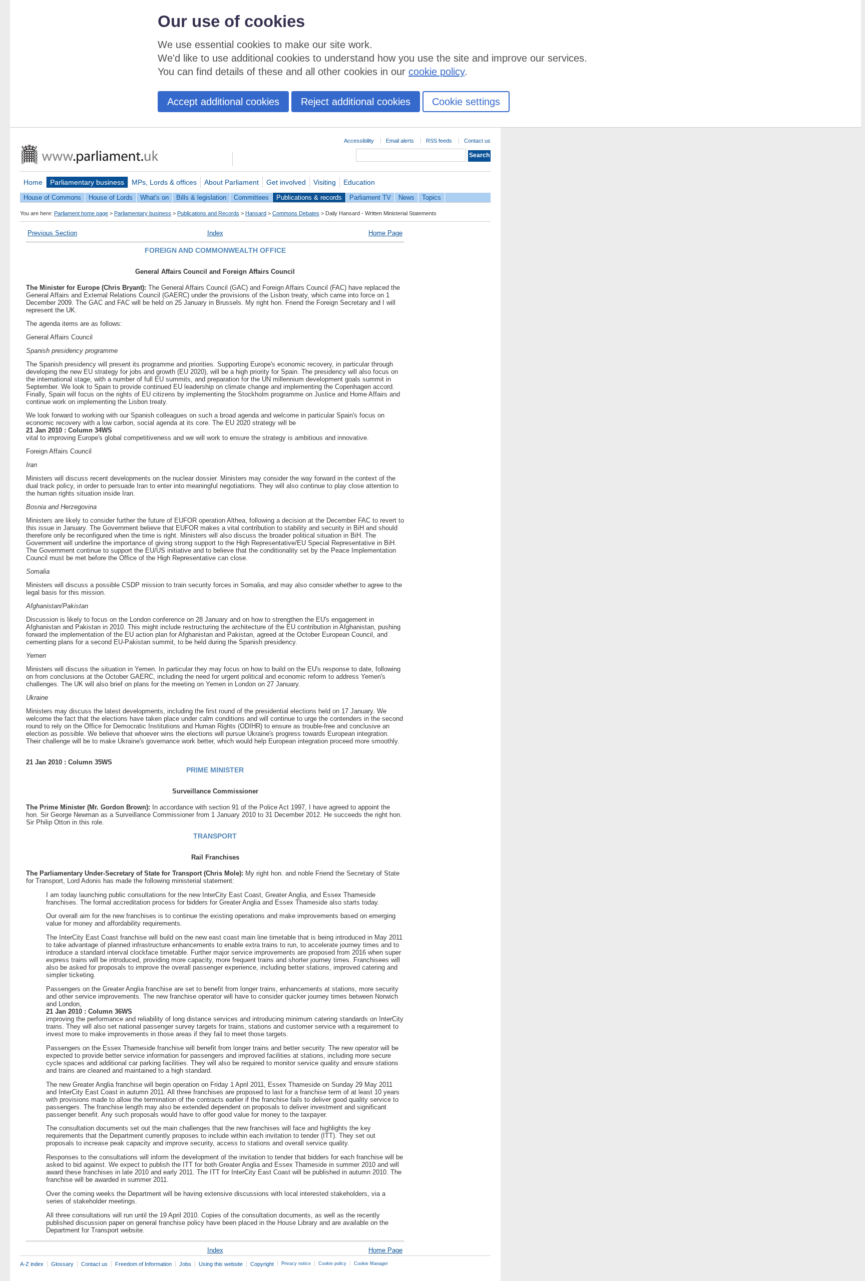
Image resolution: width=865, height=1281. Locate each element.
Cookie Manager (371, 1263)
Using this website (221, 1264)
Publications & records (309, 197)
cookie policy (436, 71)
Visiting (324, 182)
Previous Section (52, 233)
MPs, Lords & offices (164, 182)
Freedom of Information (143, 1264)
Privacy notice (296, 1263)
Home (33, 182)
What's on (154, 197)
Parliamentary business (87, 182)
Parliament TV (370, 197)
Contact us (477, 141)
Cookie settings (466, 101)
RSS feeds (439, 141)
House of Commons (52, 197)
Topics (431, 197)
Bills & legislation (201, 197)
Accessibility (359, 141)
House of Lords (111, 197)
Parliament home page (81, 213)
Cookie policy (332, 1263)
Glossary (62, 1264)
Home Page (385, 233)
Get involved (286, 182)
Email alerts (400, 141)
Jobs (185, 1264)
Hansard (255, 213)
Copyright (262, 1264)
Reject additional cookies (355, 101)
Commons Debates (295, 213)
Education (359, 182)
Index (215, 233)
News (406, 197)
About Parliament (231, 182)
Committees (251, 197)
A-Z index (32, 1264)
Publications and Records (208, 213)
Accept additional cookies (223, 101)
